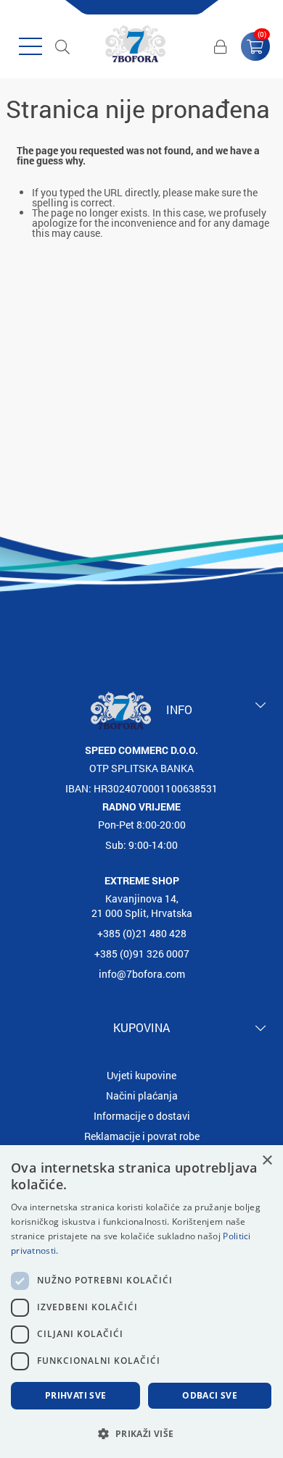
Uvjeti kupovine (141, 1075)
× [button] (266, 1160)
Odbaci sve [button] (209, 1395)
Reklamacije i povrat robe (142, 1136)
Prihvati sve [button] (76, 1395)
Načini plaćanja (142, 1095)
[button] (141, 1433)
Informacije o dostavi (142, 1116)
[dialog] (141, 1301)
